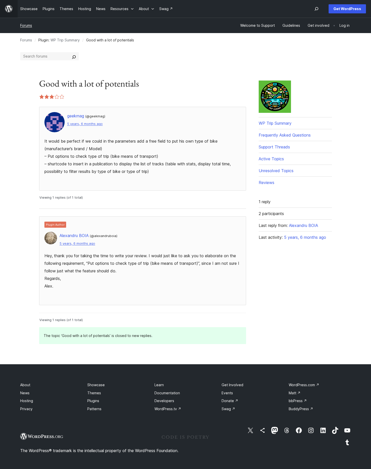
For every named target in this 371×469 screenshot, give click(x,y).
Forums (26, 25)
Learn (159, 385)
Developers (164, 401)
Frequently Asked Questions (285, 135)
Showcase (96, 385)
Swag (228, 409)
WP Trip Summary (65, 40)
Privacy (26, 409)
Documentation (167, 393)
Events (227, 393)
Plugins (93, 401)
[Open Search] (316, 9)
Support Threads (274, 146)
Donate (230, 401)
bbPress (298, 401)
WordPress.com (304, 385)
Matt (295, 393)
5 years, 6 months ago (85, 124)
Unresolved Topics (276, 170)
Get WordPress (347, 9)
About (25, 385)
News (25, 393)
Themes (94, 393)
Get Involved (232, 385)
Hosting (26, 401)
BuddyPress (301, 409)
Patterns (94, 409)
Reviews (266, 182)
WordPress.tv (167, 409)
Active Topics (271, 158)
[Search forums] (74, 56)
